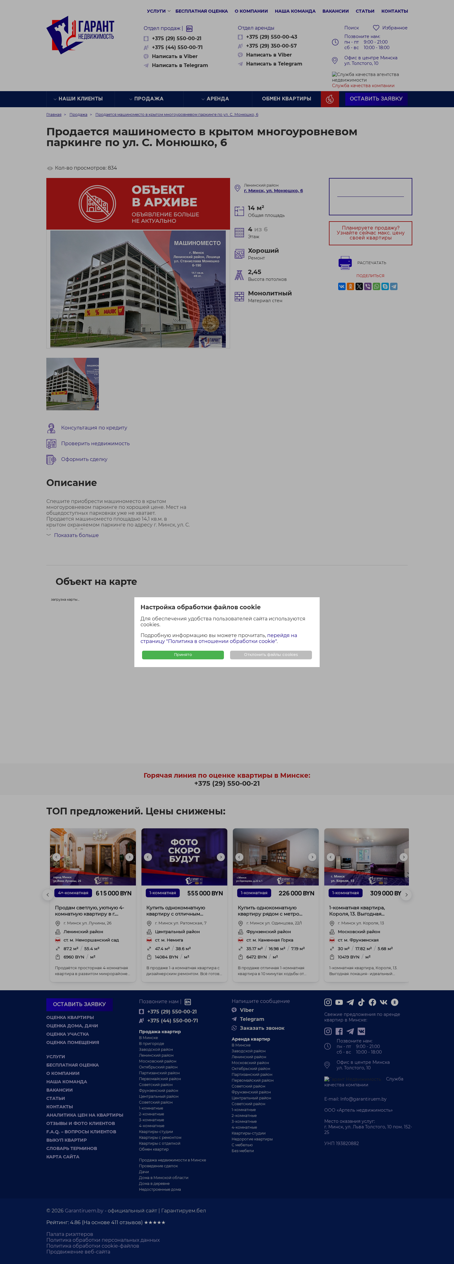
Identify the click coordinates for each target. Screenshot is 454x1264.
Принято (183, 655)
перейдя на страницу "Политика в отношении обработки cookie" (219, 638)
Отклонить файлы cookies (271, 655)
